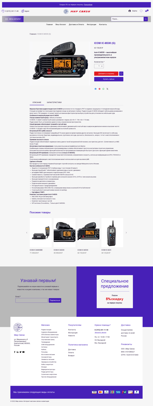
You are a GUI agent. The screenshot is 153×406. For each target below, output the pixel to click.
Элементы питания (47, 359)
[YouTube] (23, 352)
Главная (33, 34)
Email (17, 296)
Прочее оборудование (48, 377)
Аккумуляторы (46, 357)
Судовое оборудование (49, 332)
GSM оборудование (48, 344)
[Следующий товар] (126, 232)
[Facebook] (14, 352)
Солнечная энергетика (49, 374)
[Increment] (102, 66)
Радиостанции (46, 329)
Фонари (44, 367)
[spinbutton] (99, 66)
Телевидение (45, 342)
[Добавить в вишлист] (121, 74)
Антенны (44, 347)
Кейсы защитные (47, 364)
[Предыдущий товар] (27, 232)
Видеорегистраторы (48, 369)
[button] (147, 11)
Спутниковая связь (48, 339)
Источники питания (48, 354)
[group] (77, 236)
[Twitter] (20, 352)
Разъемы (44, 352)
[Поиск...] (146, 19)
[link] (36, 102)
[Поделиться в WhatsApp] (103, 89)
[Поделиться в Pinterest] (99, 89)
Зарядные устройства (48, 362)
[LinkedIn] (17, 352)
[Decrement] (96, 66)
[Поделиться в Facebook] (95, 89)
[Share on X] (107, 89)
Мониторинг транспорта (49, 337)
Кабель (43, 349)
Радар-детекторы (47, 372)
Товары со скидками (110, 5)
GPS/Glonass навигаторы (50, 334)
